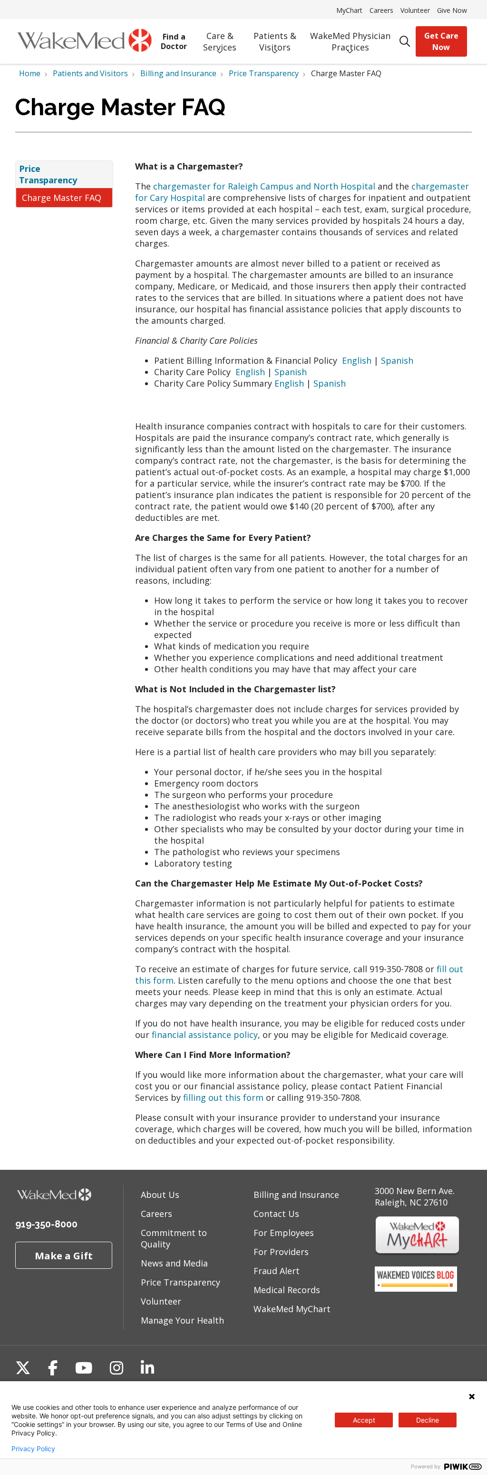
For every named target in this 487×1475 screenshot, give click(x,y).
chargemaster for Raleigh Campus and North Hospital (264, 186)
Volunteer (415, 10)
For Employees (283, 1232)
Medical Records (286, 1290)
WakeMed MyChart (292, 1309)
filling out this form (223, 1097)
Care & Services (219, 41)
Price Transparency (48, 174)
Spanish (397, 360)
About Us (160, 1194)
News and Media (174, 1263)
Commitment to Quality (174, 1238)
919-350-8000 (46, 1224)
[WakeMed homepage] (84, 41)
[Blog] (416, 1288)
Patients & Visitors (274, 41)
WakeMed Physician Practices (350, 41)
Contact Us (276, 1213)
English (356, 360)
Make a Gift (64, 1255)
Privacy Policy (33, 1449)
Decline (427, 1420)
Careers (381, 10)
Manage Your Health (182, 1320)
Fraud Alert (276, 1270)
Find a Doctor (174, 41)
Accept (364, 1420)
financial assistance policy (205, 1034)
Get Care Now (441, 41)
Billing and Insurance (296, 1194)
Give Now (452, 10)
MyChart (349, 10)
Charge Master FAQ (61, 197)
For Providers (281, 1251)
